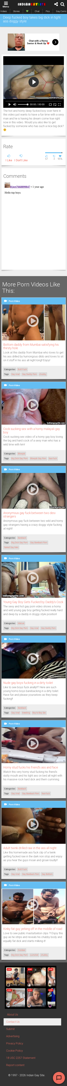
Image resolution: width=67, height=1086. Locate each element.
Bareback (22, 538)
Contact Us (13, 1021)
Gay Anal (15, 374)
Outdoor (21, 950)
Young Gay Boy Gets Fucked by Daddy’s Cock (33, 602)
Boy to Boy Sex (39, 713)
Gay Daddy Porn (29, 374)
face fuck (53, 458)
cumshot (34, 955)
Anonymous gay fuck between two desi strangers (29, 514)
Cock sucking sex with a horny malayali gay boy (31, 430)
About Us (12, 1014)
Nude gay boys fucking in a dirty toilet (28, 683)
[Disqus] (33, 224)
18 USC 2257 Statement (20, 1058)
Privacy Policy (14, 1043)
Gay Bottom (47, 874)
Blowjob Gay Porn (38, 458)
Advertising (12, 1036)
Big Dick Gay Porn (19, 458)
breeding (26, 713)
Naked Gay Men (11, 547)
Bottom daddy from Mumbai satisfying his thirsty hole (31, 346)
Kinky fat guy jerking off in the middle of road (32, 929)
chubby (42, 374)
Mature (21, 623)
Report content (15, 1065)
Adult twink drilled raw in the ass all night (30, 848)
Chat (37, 11)
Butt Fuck (22, 369)
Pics (48, 11)
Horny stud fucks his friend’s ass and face (30, 767)
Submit (10, 1029)
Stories (16, 11)
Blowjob (21, 453)
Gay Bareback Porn (38, 542)
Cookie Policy (14, 1050)
